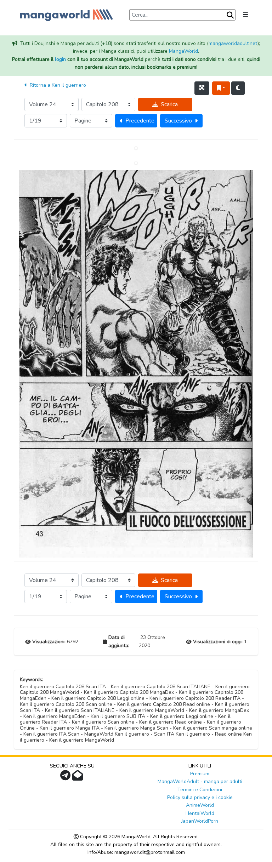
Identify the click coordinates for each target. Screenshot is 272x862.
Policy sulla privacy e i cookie (200, 797)
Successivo (178, 121)
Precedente (139, 121)
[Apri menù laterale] (245, 14)
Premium (199, 773)
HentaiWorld (200, 813)
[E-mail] (78, 777)
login (60, 59)
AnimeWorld (200, 805)
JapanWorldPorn (199, 821)
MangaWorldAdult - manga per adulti (200, 781)
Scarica (169, 104)
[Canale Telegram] (66, 777)
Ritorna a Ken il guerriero (57, 85)
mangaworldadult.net (233, 43)
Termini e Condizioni (199, 789)
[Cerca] (230, 15)
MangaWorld (183, 51)
